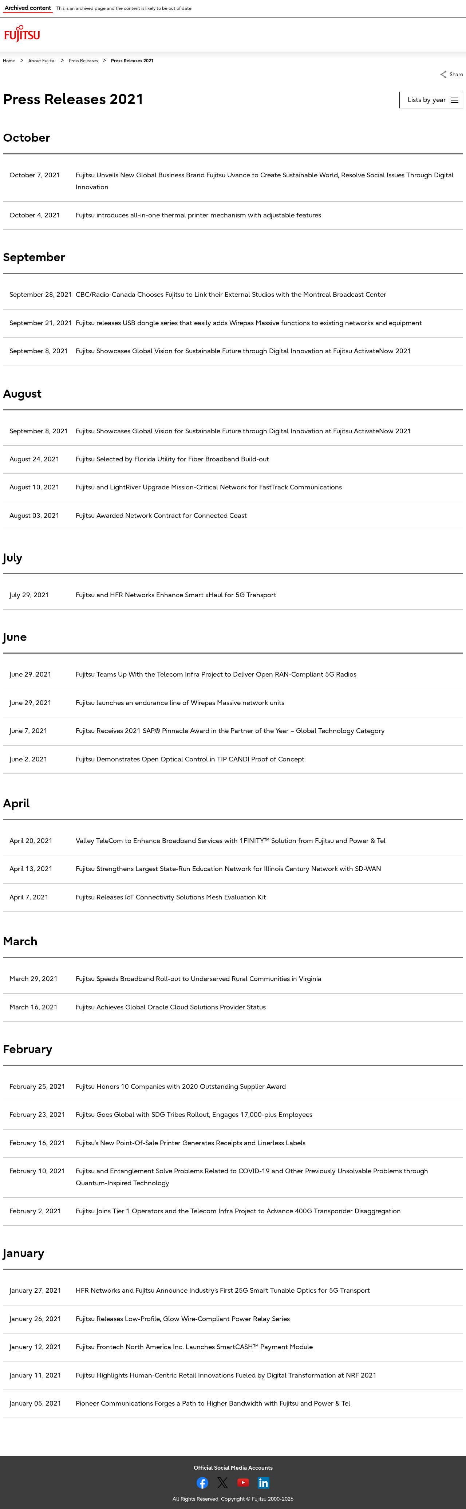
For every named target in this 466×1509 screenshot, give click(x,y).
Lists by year (435, 98)
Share (456, 74)
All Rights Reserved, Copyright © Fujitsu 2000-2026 (233, 1499)
